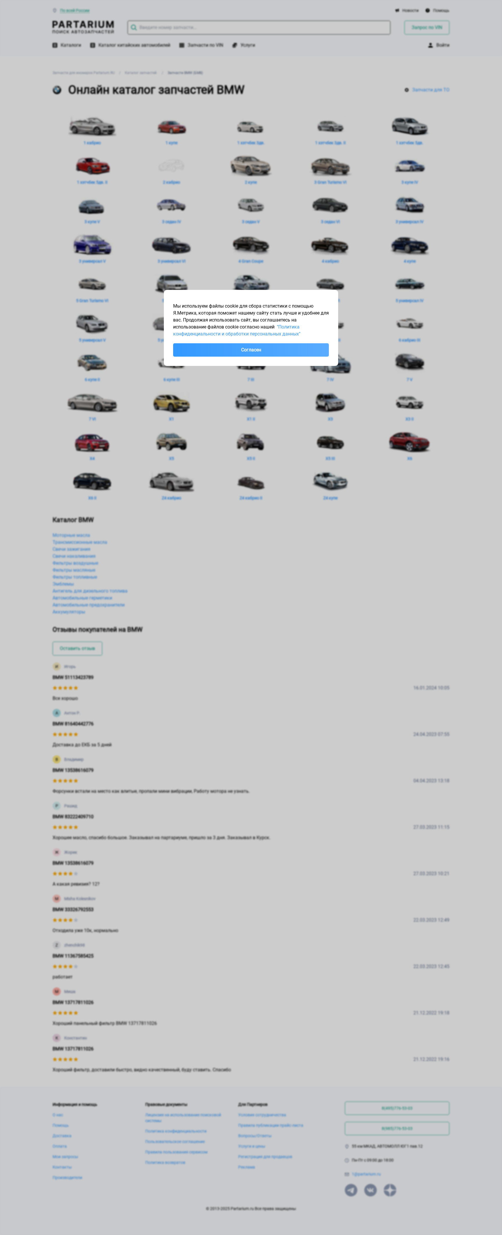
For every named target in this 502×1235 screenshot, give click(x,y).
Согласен (251, 350)
